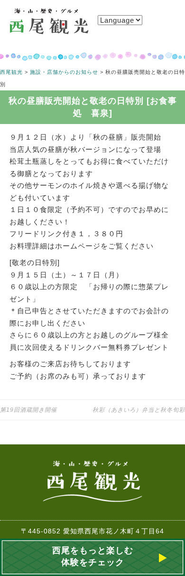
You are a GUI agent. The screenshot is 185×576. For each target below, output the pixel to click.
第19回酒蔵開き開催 (28, 410)
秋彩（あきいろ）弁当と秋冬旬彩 (138, 410)
